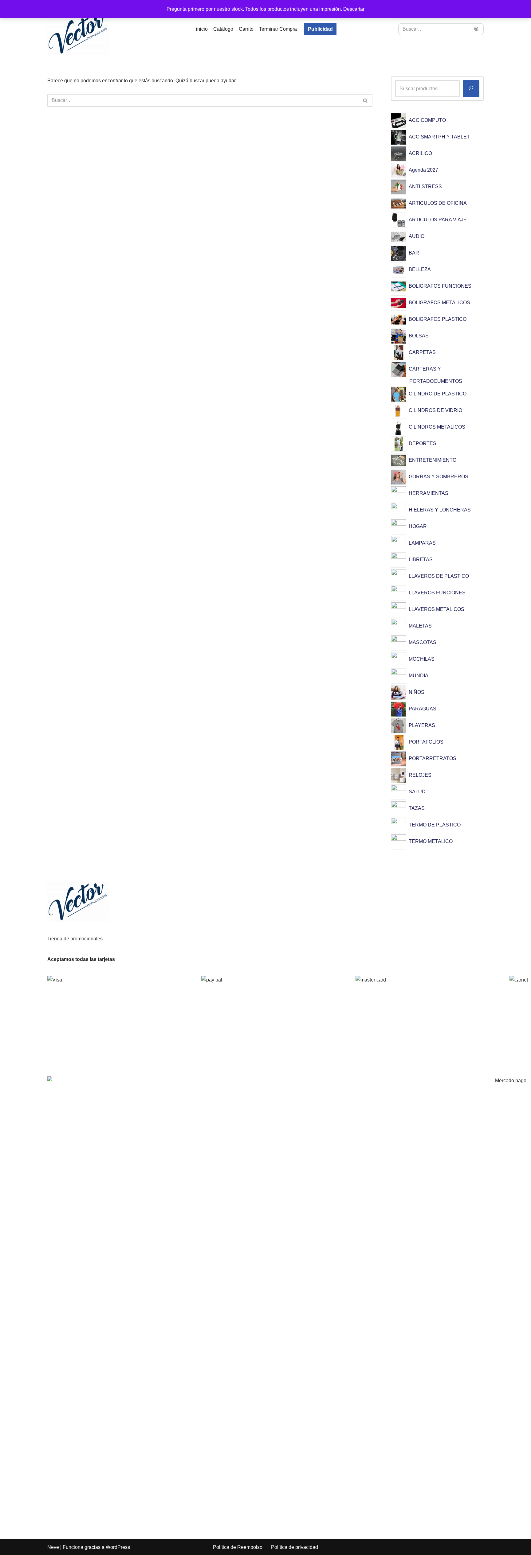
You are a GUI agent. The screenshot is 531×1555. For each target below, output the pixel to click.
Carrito (246, 29)
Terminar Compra (278, 29)
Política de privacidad (294, 1547)
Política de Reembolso (237, 1547)
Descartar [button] (353, 9)
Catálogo (223, 29)
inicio (202, 29)
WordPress (118, 1547)
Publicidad (320, 29)
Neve (53, 1547)
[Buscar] (477, 29)
